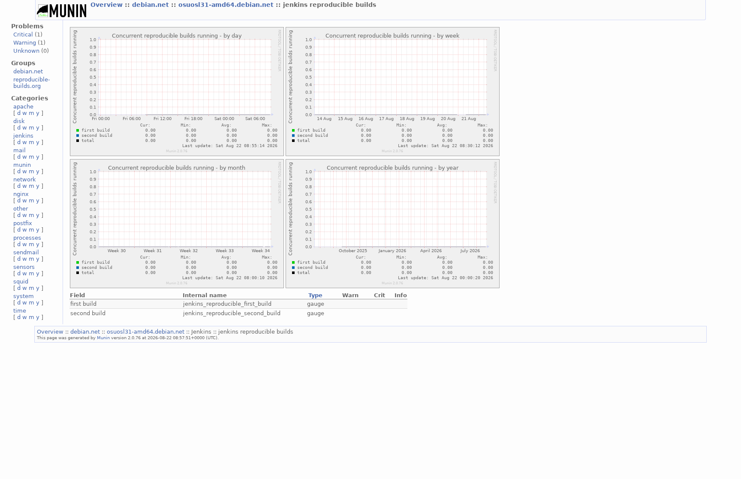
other (20, 208)
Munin (103, 337)
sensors (24, 267)
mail (19, 150)
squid (20, 281)
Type (315, 295)
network (24, 179)
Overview (107, 4)
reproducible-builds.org (31, 82)
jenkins (23, 136)
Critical (23, 34)
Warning (24, 42)
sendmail (26, 252)
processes (27, 238)
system (23, 296)
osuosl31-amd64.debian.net (227, 4)
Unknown (26, 51)
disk (19, 121)
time (19, 310)
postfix (22, 223)
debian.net (151, 4)
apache (23, 106)
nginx (21, 194)
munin (22, 165)
